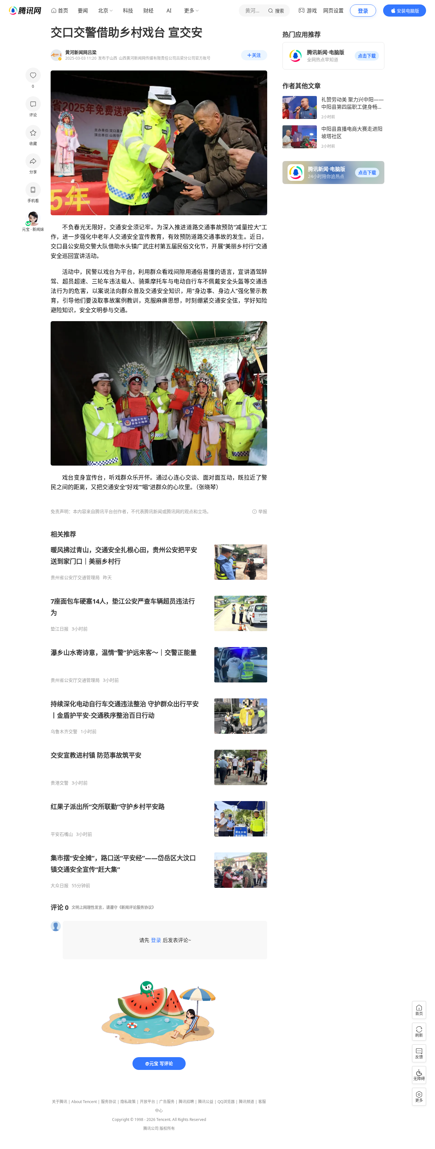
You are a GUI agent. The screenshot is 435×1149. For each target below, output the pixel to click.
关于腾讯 (59, 1101)
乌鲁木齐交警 (64, 731)
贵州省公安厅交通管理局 (75, 577)
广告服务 (167, 1101)
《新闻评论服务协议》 (137, 907)
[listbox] (159, 709)
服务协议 (108, 1101)
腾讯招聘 (186, 1101)
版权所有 (167, 1128)
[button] (367, 56)
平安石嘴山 (62, 834)
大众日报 (59, 885)
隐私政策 (128, 1101)
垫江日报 (59, 629)
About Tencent (84, 1101)
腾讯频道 (246, 1101)
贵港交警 (59, 783)
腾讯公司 (151, 1128)
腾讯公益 (205, 1101)
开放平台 (147, 1101)
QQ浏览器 (226, 1101)
